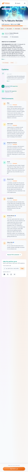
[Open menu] (24, 3)
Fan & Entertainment (6, 8)
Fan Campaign (5, 62)
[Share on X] (7, 274)
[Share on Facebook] (4, 274)
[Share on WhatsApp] (11, 274)
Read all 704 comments (14, 254)
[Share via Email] (14, 274)
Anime (11, 62)
